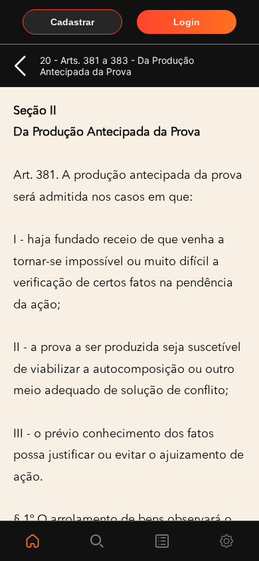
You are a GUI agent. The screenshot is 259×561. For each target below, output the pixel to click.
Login (186, 22)
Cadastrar (72, 22)
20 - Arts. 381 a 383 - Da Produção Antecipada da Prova (117, 66)
